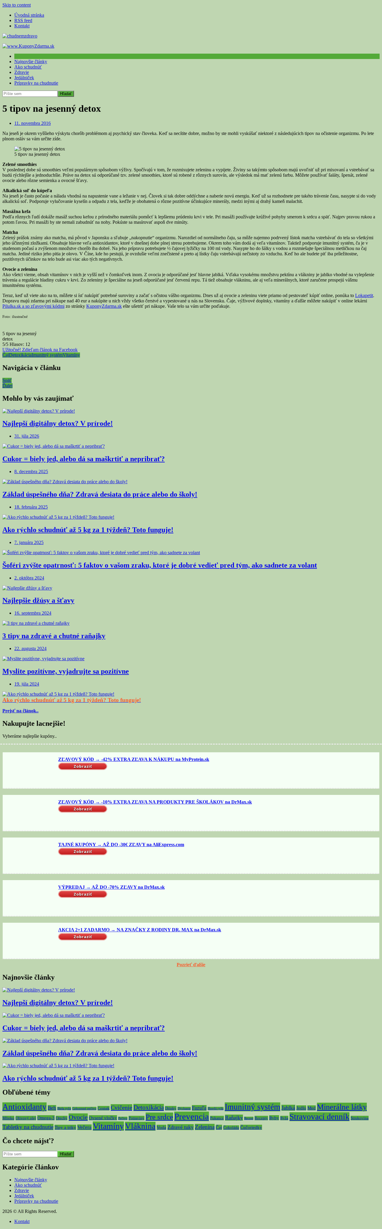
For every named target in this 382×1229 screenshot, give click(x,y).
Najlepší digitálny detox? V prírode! (57, 423)
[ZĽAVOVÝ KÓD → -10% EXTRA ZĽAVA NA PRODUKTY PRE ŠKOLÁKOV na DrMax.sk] (29, 813)
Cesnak (104, 1108)
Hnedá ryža (216, 1108)
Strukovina (360, 1118)
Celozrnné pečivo (84, 1108)
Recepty (261, 1118)
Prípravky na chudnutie (36, 83)
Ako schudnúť (28, 66)
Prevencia (191, 1116)
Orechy (61, 1118)
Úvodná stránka (29, 15)
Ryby (274, 1117)
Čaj (5, 355)
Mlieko (8, 1118)
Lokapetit (364, 295)
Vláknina (140, 1126)
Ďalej (7, 385)
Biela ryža (64, 1108)
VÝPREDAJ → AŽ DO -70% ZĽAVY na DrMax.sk (111, 887)
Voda (161, 1127)
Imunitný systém (47, 355)
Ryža (284, 1118)
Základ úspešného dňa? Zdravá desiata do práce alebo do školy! (99, 494)
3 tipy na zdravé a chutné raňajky (53, 636)
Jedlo (301, 1107)
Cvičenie (121, 1107)
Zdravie (21, 72)
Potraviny (136, 1118)
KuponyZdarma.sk (104, 306)
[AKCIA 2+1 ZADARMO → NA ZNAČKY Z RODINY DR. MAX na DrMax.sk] (29, 941)
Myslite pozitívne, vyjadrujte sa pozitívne (65, 671)
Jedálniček (24, 77)
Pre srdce (159, 1117)
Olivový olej (26, 1118)
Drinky (170, 1108)
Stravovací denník (319, 1116)
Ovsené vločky (103, 1117)
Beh (52, 1108)
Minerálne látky (342, 1107)
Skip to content (16, 4)
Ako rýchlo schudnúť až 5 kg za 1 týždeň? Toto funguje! (87, 530)
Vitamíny (71, 355)
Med (311, 1107)
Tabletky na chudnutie (27, 1127)
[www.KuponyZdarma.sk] (28, 46)
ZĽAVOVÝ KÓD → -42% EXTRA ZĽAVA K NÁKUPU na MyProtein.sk (133, 759)
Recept (248, 1118)
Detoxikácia (20, 355)
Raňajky (234, 1118)
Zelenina (205, 1127)
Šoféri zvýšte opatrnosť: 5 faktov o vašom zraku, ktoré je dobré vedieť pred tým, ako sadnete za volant (159, 565)
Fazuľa (199, 1108)
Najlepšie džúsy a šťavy (38, 600)
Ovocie (78, 1117)
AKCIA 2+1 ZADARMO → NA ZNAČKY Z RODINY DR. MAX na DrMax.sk (139, 929)
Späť (7, 380)
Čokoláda (231, 1127)
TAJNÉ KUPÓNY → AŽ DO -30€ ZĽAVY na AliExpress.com (121, 844)
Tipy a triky (65, 1127)
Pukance (217, 1118)
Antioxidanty (24, 1106)
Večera (84, 1127)
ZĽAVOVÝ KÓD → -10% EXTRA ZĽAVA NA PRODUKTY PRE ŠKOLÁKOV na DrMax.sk (155, 801)
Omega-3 (46, 1117)
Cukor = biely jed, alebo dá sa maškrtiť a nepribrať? (83, 459)
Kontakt (22, 25)
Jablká (288, 1108)
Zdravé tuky (180, 1127)
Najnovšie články (30, 61)
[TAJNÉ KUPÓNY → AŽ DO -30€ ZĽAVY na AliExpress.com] (29, 855)
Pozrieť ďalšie (191, 964)
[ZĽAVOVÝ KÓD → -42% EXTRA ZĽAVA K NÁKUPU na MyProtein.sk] (29, 770)
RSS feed (23, 20)
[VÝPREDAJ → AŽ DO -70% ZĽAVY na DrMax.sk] (29, 898)
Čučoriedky (251, 1127)
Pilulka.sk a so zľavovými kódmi (33, 306)
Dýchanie (184, 1108)
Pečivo (122, 1118)
